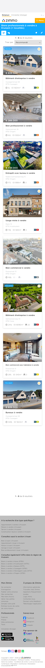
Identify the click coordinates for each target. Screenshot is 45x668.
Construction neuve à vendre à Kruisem (16, 532)
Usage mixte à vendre (16, 220)
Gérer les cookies (7, 662)
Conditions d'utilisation (9, 660)
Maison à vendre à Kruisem (11, 527)
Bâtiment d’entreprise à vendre (20, 78)
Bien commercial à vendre (18, 268)
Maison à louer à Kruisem (10, 545)
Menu (41, 20)
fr (42, 15)
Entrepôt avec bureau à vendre (20, 173)
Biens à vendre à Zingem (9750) (13, 573)
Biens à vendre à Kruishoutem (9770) (15, 564)
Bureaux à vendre (14, 412)
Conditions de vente (21, 662)
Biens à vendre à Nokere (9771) (12, 566)
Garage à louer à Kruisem (10, 548)
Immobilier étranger (19, 15)
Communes (23, 664)
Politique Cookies (24, 660)
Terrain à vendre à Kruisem (11, 529)
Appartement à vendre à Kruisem (13, 525)
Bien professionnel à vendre (19, 126)
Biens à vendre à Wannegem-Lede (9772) (16, 571)
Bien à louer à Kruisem (9, 541)
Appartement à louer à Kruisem (13, 543)
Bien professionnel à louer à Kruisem (14, 550)
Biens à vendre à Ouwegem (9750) (14, 568)
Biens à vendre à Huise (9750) (12, 561)
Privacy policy (35, 660)
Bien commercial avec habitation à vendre (22, 365)
